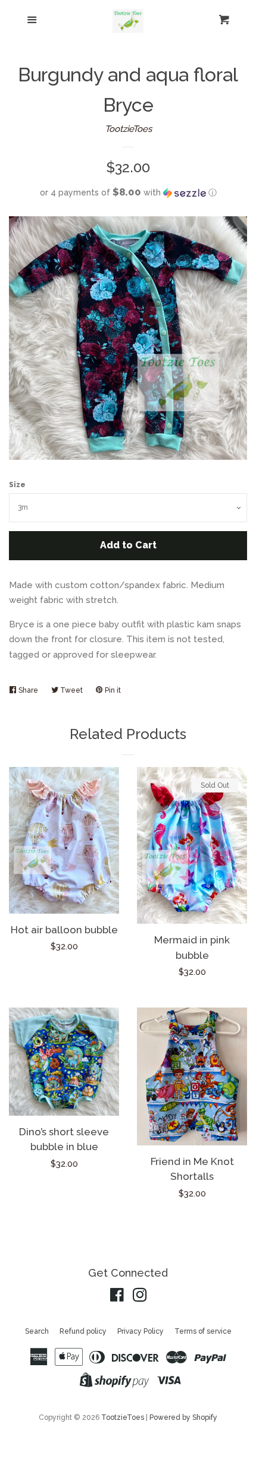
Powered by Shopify (183, 1417)
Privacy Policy (140, 1331)
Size (17, 485)
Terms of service (203, 1331)
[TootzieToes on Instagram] (140, 1297)
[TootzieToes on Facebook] (117, 1297)
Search (37, 1331)
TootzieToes (128, 129)
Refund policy (83, 1331)
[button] (128, 192)
